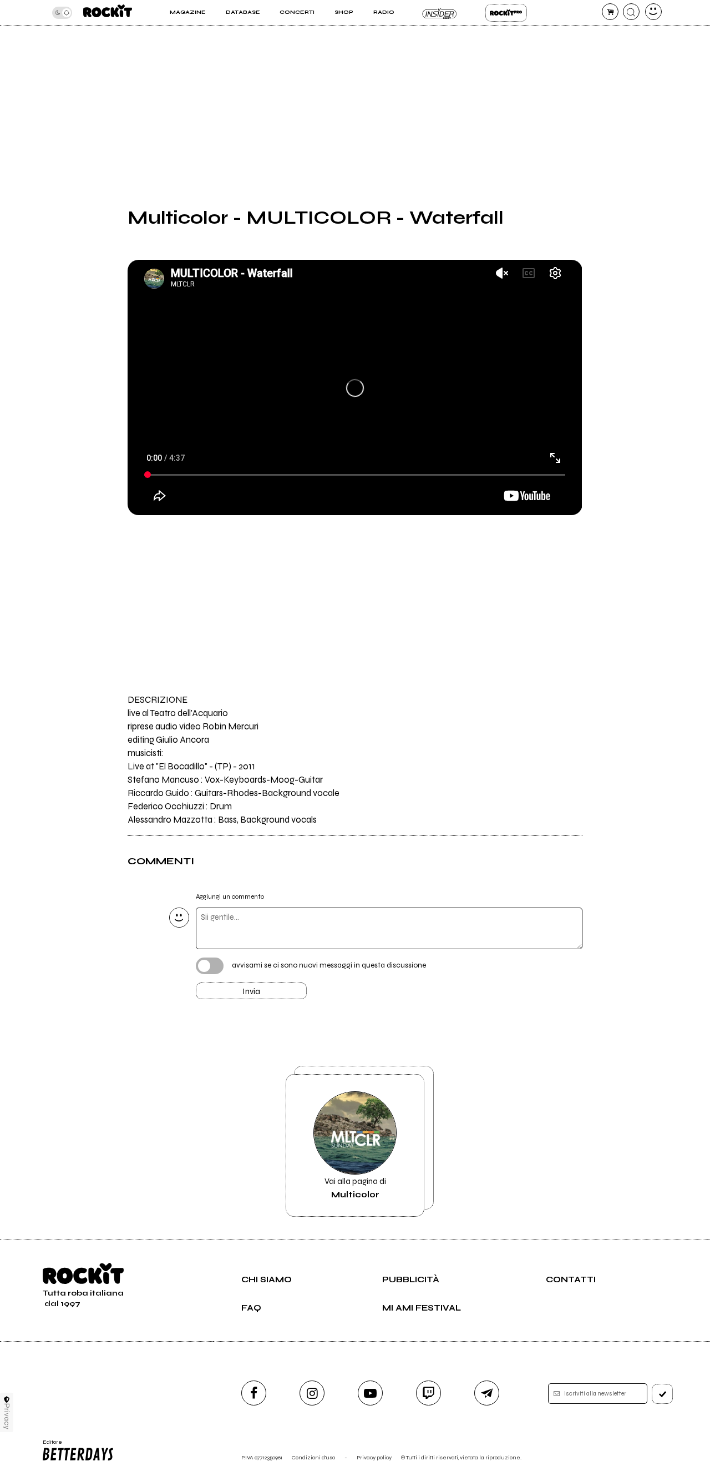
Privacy (7, 1416)
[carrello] (610, 11)
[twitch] (428, 1393)
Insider (439, 12)
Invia (251, 991)
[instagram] (312, 1393)
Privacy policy (374, 1457)
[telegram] (486, 1393)
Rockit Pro (506, 13)
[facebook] (253, 1393)
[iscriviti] (662, 1394)
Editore (49, 1445)
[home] (107, 12)
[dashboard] (653, 11)
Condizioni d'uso (313, 1457)
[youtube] (370, 1393)
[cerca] (631, 11)
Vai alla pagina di (355, 1188)
